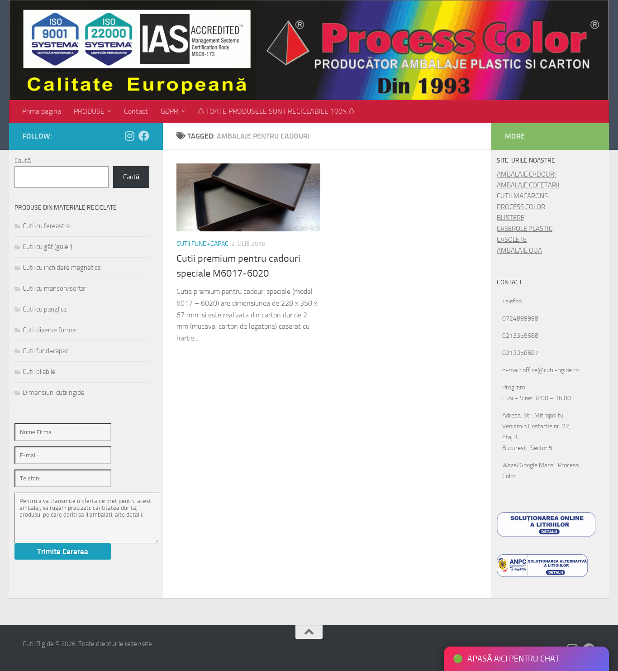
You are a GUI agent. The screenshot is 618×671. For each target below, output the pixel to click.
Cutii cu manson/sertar (54, 288)
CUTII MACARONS (522, 196)
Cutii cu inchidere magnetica (61, 268)
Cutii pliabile (39, 372)
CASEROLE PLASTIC (524, 229)
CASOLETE (512, 239)
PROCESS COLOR (521, 207)
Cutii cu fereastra (46, 226)
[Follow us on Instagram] (129, 135)
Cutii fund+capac (202, 244)
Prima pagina (41, 111)
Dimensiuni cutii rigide (54, 392)
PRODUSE (89, 111)
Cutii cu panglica (45, 309)
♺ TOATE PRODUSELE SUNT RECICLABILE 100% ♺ (276, 111)
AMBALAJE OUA (519, 250)
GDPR (169, 111)
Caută (22, 161)
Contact (136, 111)
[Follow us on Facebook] (143, 135)
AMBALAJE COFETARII (528, 185)
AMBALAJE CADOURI (526, 174)
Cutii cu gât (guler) (47, 247)
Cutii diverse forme (49, 330)
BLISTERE (510, 218)
